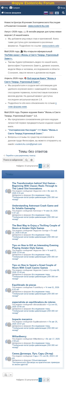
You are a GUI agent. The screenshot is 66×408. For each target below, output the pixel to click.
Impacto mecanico (22, 319)
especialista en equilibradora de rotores (33, 302)
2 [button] (44, 166)
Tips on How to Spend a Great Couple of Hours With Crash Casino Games (34, 266)
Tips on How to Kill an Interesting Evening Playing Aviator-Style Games (35, 246)
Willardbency (19, 336)
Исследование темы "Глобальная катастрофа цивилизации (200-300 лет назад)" (35, 197)
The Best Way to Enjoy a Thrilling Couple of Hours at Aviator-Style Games (36, 226)
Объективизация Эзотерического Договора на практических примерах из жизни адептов (36, 362)
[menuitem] (4, 8)
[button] (48, 166)
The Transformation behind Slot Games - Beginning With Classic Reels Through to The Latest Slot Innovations (34, 186)
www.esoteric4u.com (38, 26)
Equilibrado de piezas (24, 285)
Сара (35, 356)
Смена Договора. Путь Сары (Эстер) (32, 353)
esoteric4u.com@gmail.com (28, 144)
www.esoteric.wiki (50, 46)
